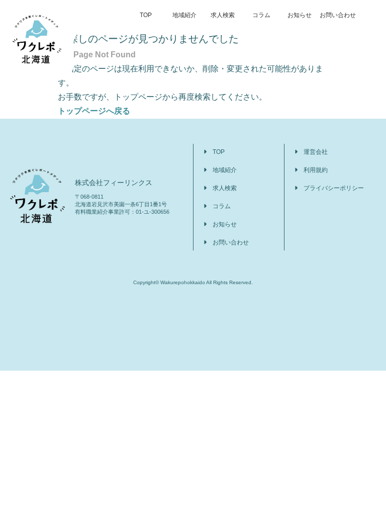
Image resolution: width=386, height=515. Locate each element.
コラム (261, 15)
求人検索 (223, 15)
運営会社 (316, 152)
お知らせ (299, 15)
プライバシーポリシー (334, 188)
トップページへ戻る (94, 111)
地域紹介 (184, 15)
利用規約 (316, 170)
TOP (146, 15)
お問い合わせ (338, 15)
